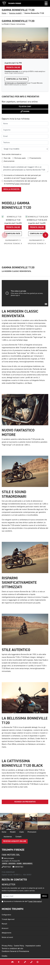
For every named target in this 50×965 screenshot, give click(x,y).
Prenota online (13, 67)
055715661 (7, 867)
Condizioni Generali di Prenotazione (15, 951)
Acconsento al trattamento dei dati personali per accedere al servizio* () (22, 176)
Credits (4, 956)
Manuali (4, 924)
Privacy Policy (7, 946)
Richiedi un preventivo (25, 802)
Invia (44, 896)
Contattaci (18, 867)
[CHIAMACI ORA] (31, 962)
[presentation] (4, 235)
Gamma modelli (15, 13)
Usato (21, 832)
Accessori (5, 928)
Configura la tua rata (16, 79)
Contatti (18, 837)
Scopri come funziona (16, 73)
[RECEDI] (37, 962)
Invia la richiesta (11, 189)
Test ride (7, 158)
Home (4, 13)
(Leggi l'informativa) (35, 901)
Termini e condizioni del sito (12, 949)
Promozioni (32, 832)
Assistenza (8, 837)
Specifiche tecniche (12, 243)
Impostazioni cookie (33, 946)
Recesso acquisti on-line (14, 841)
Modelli (13, 832)
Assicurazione (9, 161)
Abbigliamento (6, 933)
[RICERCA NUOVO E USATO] (12, 962)
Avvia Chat (26, 107)
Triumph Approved (8, 919)
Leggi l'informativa (28, 178)
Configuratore (6, 915)
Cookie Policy (19, 946)
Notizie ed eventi (7, 937)
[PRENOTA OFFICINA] (25, 962)
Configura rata (13, 234)
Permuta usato (20, 158)
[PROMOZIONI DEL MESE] (19, 962)
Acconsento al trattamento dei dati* (16, 901)
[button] (46, 3)
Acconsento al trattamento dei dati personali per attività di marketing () (25, 182)
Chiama (25, 111)
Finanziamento (35, 158)
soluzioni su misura (20, 85)
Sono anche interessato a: (11, 154)
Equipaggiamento (12, 240)
